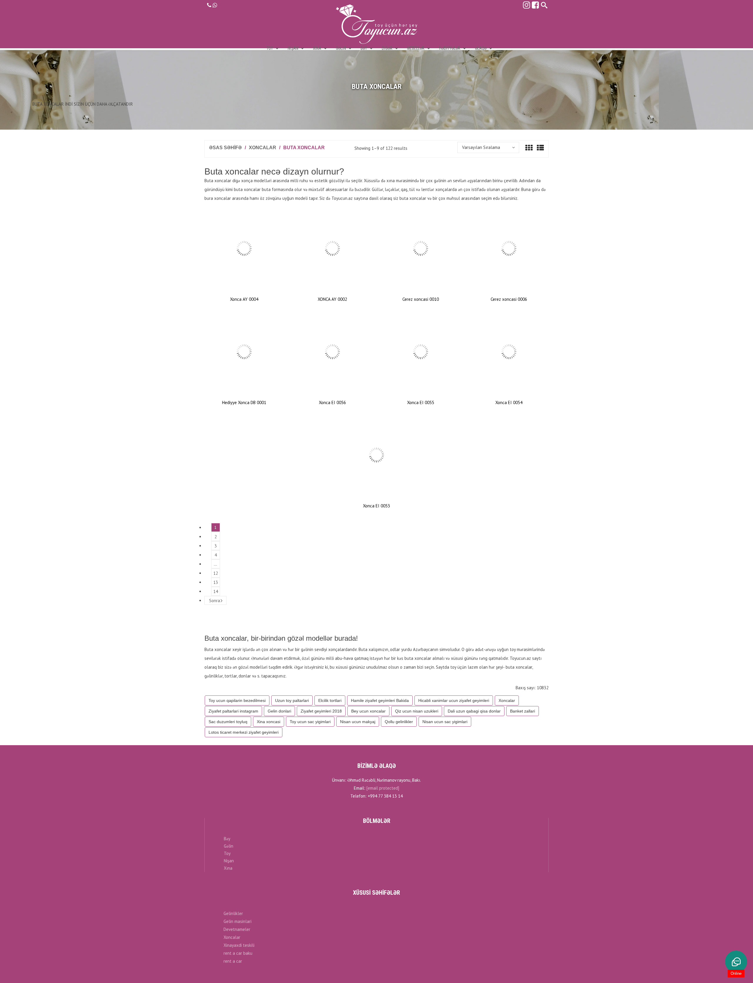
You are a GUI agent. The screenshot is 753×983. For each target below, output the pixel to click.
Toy (227, 853)
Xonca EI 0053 (376, 506)
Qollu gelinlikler (399, 721)
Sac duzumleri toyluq (228, 721)
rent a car (233, 961)
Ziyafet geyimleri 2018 (321, 711)
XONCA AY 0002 (332, 299)
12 (215, 573)
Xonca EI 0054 (508, 402)
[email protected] (382, 788)
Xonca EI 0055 (420, 402)
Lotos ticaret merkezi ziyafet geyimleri (244, 732)
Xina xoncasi (268, 721)
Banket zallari (522, 711)
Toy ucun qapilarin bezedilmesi (237, 700)
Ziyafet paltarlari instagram (233, 711)
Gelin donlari (279, 711)
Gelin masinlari (237, 921)
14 (215, 591)
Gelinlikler (233, 913)
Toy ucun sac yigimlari (310, 721)
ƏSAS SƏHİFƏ (225, 147)
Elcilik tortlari (329, 700)
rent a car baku (238, 953)
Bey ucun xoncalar (368, 711)
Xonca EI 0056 (332, 402)
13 (215, 582)
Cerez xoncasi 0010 (420, 299)
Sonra (214, 600)
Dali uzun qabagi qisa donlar (474, 711)
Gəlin (228, 846)
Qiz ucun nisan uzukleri (416, 711)
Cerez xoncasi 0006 (509, 299)
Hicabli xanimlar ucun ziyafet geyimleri (453, 700)
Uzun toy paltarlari (292, 700)
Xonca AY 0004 (244, 299)
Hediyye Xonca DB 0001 (244, 402)
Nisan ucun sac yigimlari (444, 721)
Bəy (227, 838)
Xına (228, 868)
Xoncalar (262, 147)
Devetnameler (237, 929)
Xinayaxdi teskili (239, 945)
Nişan (229, 861)
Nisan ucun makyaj (357, 721)
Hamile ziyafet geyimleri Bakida (380, 700)
